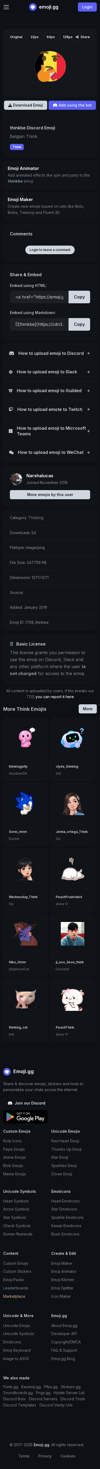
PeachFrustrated (69, 897)
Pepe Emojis (14, 1149)
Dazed (14, 839)
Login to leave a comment (50, 250)
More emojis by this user (50, 494)
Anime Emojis (14, 1157)
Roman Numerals (18, 1234)
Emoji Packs (13, 1279)
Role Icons (12, 1141)
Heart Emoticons (65, 1201)
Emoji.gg (23, 1071)
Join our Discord (29, 1103)
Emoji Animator (64, 1271)
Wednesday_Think (23, 897)
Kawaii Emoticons (66, 1225)
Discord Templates (19, 1405)
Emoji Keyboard (17, 1350)
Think (17, 147)
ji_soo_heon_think (70, 962)
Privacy (45, 1456)
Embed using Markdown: (33, 312)
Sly (58, 839)
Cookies (67, 1456)
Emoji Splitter (62, 1288)
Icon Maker (61, 1296)
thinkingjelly (18, 766)
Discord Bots (14, 1399)
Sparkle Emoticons (67, 1217)
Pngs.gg (43, 1392)
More (88, 708)
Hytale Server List (69, 1392)
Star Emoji (59, 1157)
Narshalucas (39, 475)
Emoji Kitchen (62, 1279)
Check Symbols (17, 1225)
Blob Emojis (13, 1165)
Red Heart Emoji (65, 1141)
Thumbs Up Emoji (66, 1149)
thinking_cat (18, 1027)
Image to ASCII (16, 1358)
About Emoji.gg (64, 1325)
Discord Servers (43, 1399)
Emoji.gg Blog (63, 1358)
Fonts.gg (10, 1386)
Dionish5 (62, 969)
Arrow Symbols (16, 1209)
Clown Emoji (61, 1174)
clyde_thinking (67, 766)
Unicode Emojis (16, 1325)
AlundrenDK (18, 773)
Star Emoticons (64, 1209)
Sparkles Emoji (64, 1165)
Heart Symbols (16, 1201)
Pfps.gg (51, 1386)
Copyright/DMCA (66, 1342)
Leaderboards (15, 1288)
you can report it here (54, 696)
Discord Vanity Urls (56, 1405)
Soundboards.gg (18, 1392)
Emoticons (12, 1342)
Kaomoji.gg (31, 1386)
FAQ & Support (64, 1350)
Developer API (64, 1333)
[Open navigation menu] (6, 7)
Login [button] (87, 7)
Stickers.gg (71, 1386)
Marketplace (14, 1296)
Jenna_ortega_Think (72, 832)
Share (85, 37)
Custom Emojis (15, 1263)
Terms (24, 1456)
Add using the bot (75, 105)
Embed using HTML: (28, 285)
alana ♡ (62, 904)
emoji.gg (48, 7)
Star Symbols (14, 1217)
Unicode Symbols (18, 1333)
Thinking (35, 517)
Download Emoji (27, 105)
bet (58, 773)
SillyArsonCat (19, 969)
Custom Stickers (17, 1271)
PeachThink (65, 1027)
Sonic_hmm (18, 832)
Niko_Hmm (17, 962)
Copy (79, 297)
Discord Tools (73, 1399)
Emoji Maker (62, 1263)
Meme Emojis (14, 1174)
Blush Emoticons (65, 1234)
